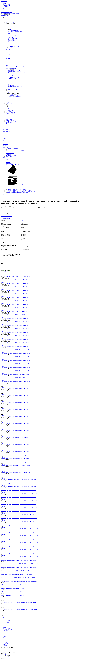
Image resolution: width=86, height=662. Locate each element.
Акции (4, 627)
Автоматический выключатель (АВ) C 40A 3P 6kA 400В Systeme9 (15, 462)
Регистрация (9, 12)
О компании (5, 6)
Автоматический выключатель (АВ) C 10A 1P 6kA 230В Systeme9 (15, 433)
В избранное (3, 214)
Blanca (22, 220)
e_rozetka (2, 651)
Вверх (2, 612)
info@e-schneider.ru (5, 654)
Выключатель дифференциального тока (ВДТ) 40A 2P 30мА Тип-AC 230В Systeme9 (19, 553)
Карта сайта (5, 630)
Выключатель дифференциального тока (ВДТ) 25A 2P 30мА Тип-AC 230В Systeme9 (19, 560)
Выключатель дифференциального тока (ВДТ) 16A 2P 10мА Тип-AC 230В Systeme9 (19, 567)
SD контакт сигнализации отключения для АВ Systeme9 (13, 588)
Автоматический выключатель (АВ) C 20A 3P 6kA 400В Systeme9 (15, 293)
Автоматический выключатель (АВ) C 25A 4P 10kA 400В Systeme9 (15, 476)
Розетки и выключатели (8, 617)
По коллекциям (11, 25)
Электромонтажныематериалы (7, 187)
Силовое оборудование (8, 620)
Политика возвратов (7, 629)
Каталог (4, 636)
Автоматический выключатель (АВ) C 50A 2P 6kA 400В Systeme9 (15, 328)
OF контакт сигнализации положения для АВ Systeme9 (12, 595)
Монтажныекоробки (5, 145)
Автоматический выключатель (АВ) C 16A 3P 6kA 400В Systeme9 (15, 300)
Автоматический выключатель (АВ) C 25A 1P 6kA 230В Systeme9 (15, 412)
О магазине (5, 640)
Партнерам (5, 7)
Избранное (5, 21)
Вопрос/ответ (6, 641)
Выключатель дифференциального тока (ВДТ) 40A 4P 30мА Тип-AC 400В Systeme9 (19, 539)
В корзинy (3, 212)
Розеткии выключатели (6, 100)
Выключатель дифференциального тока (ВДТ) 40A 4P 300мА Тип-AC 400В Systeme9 (19, 518)
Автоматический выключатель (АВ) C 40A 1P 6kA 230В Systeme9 (15, 398)
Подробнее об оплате (5, 271)
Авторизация (3, 12)
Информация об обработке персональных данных (11, 656)
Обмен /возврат (6, 5)
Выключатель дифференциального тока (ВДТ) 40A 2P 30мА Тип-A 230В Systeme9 (18, 497)
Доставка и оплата (7, 4)
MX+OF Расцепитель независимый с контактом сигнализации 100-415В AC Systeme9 (19, 609)
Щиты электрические (7, 621)
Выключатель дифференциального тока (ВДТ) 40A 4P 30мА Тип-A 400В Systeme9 (18, 490)
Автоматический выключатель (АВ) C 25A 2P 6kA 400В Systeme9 (15, 349)
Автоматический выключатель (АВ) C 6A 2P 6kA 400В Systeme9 (14, 377)
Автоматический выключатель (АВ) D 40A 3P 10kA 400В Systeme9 (15, 469)
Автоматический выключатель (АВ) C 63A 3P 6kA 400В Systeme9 (15, 447)
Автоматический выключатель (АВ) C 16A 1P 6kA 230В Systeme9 (15, 426)
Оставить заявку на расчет (6, 216)
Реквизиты (5, 643)
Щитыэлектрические (6, 158)
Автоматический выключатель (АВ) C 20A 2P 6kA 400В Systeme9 (15, 356)
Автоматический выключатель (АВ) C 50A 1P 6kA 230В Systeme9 (15, 391)
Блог (4, 8)
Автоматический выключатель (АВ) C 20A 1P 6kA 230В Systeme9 (15, 419)
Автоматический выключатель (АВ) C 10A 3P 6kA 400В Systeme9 (15, 307)
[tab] (44, 218)
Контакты (5, 3)
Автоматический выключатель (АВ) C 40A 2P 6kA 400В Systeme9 (15, 335)
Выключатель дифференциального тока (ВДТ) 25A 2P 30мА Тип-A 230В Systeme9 (18, 504)
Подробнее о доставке (5, 261)
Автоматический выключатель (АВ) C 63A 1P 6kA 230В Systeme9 (15, 384)
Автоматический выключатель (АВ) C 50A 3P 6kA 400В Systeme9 (15, 455)
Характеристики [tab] (6, 218)
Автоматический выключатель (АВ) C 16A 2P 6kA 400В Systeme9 (15, 363)
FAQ (4, 9)
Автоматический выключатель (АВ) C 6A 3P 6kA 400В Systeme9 (14, 314)
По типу (10, 24)
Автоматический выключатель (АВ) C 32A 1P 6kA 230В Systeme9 (15, 405)
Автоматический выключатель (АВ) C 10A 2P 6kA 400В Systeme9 (15, 370)
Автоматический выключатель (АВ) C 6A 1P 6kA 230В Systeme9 (14, 440)
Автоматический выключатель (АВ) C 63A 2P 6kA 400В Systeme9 (15, 321)
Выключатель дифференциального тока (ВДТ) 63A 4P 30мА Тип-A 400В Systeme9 (18, 483)
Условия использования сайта (9, 631)
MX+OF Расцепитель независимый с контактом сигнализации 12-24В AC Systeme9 (19, 602)
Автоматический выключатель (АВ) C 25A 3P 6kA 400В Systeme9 (15, 286)
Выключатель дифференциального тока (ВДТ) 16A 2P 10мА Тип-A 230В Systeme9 (18, 511)
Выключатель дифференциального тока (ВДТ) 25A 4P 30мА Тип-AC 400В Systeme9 (19, 546)
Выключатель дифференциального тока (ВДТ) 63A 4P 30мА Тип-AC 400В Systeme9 (19, 532)
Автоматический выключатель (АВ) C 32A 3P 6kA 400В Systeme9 (15, 279)
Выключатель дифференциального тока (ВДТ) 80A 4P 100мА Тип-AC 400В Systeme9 (19, 525)
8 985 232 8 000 (4, 1)
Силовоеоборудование (6, 147)
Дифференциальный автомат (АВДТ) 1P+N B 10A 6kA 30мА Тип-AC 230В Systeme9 (19, 581)
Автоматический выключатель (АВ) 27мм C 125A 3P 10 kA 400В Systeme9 (16, 574)
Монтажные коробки (7, 618)
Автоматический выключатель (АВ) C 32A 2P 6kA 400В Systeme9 (15, 342)
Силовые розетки (7, 622)
